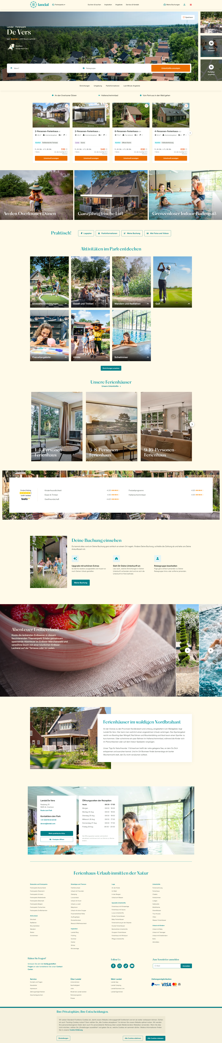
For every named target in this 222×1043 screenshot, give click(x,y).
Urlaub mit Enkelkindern (160, 935)
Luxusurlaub (75, 897)
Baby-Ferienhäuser (118, 919)
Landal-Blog (75, 932)
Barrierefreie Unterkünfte (120, 929)
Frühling (73, 935)
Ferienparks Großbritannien (38, 910)
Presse (73, 998)
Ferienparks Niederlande (38, 897)
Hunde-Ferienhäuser (118, 926)
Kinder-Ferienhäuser (118, 916)
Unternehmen (75, 982)
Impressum (33, 988)
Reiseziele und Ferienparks (38, 884)
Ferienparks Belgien (36, 904)
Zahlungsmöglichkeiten (37, 992)
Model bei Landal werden (78, 992)
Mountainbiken (35, 926)
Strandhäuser (157, 910)
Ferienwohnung (157, 888)
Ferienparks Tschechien (37, 907)
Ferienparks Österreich (37, 891)
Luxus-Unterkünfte (118, 913)
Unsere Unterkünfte (110, 386)
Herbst (73, 942)
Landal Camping (116, 985)
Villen (154, 917)
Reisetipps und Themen (78, 884)
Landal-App (114, 982)
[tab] (88, 650)
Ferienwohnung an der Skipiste (121, 922)
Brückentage (75, 948)
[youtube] (132, 967)
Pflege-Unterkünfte (118, 939)
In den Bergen (116, 894)
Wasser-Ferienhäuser (159, 920)
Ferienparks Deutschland (38, 888)
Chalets (155, 894)
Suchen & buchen (94, 5)
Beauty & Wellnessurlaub (78, 923)
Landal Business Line (117, 988)
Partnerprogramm (76, 995)
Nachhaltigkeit (75, 985)
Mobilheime (156, 907)
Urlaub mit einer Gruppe (78, 910)
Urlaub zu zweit (76, 904)
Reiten (32, 932)
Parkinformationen (109, 233)
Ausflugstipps (75, 917)
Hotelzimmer (157, 897)
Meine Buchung (133, 233)
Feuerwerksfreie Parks (78, 914)
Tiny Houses (156, 914)
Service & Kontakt (132, 5)
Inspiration (108, 5)
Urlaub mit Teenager (159, 932)
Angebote (118, 5)
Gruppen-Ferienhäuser (119, 932)
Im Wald (114, 891)
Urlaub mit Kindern (159, 925)
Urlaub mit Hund (76, 901)
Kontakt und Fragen (36, 982)
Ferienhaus (156, 891)
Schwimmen (34, 935)
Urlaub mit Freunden (77, 891)
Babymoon (74, 907)
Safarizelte (156, 904)
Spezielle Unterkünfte (119, 903)
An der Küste (116, 888)
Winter (73, 945)
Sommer (73, 939)
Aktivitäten (156, 942)
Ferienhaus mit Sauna (118, 910)
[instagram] (119, 967)
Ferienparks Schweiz (36, 894)
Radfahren (33, 922)
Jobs (72, 988)
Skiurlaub (33, 919)
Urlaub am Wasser (117, 897)
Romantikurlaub (76, 920)
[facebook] (113, 967)
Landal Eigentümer (117, 992)
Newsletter (33, 985)
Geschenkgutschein (36, 995)
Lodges (155, 901)
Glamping (74, 894)
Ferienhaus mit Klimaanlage (120, 906)
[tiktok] (126, 967)
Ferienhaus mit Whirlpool (120, 935)
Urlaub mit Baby (157, 929)
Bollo (154, 939)
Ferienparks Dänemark (37, 901)
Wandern (33, 929)
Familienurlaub (75, 888)
